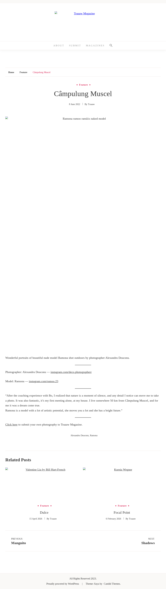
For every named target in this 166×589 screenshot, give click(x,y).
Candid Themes (112, 583)
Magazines (95, 45)
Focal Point (122, 512)
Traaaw (91, 104)
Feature (83, 85)
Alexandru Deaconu (80, 435)
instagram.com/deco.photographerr (71, 372)
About (58, 45)
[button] (111, 45)
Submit (75, 45)
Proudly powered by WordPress (63, 583)
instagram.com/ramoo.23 (43, 381)
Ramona (93, 435)
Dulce (44, 512)
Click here (11, 424)
